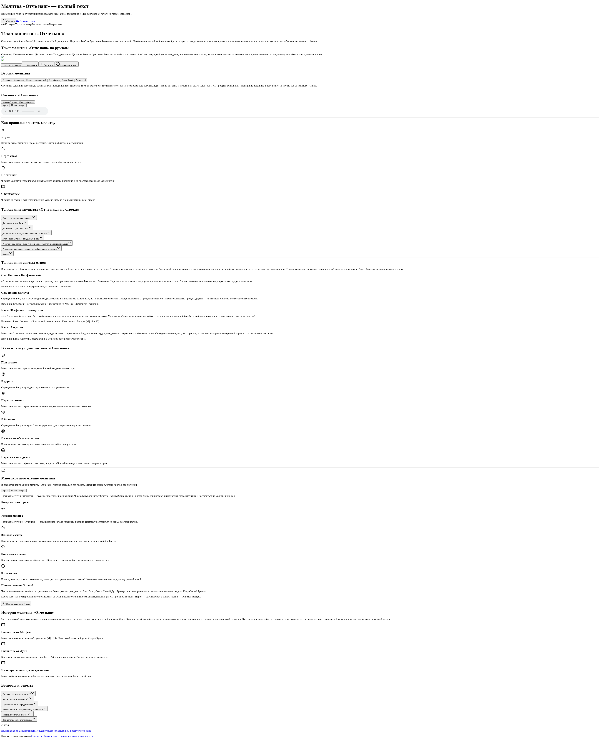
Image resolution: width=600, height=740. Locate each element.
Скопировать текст (68, 65)
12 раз (14, 105)
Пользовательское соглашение (51, 730)
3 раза (5, 105)
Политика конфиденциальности (18, 730)
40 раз (22, 105)
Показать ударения (11, 65)
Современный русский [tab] (13, 80)
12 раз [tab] (14, 490)
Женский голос (26, 102)
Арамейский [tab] (67, 80)
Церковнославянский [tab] (36, 80)
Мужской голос (9, 102)
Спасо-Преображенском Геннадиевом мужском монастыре (62, 736)
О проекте (73, 730)
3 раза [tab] (5, 490)
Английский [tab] (54, 80)
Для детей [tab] (81, 80)
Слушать (10, 21)
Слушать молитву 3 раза (18, 604)
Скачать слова (27, 21)
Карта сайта (85, 730)
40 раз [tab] (22, 490)
